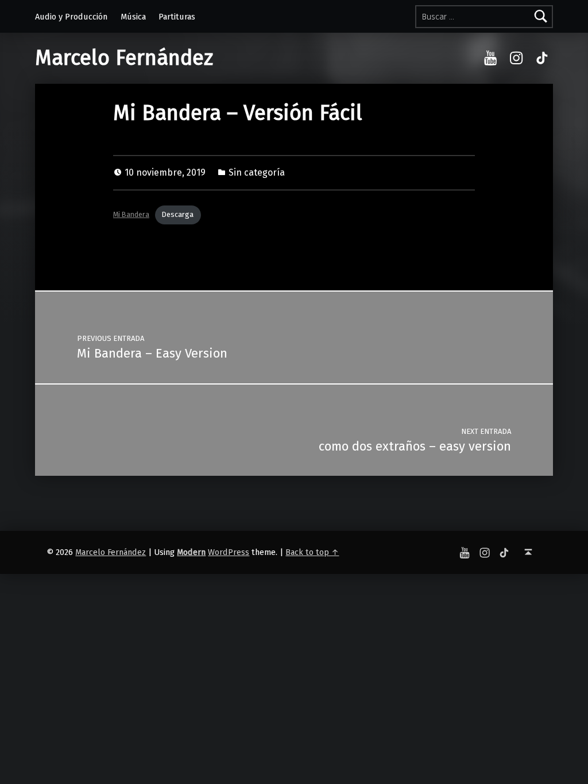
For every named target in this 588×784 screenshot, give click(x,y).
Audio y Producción (71, 16)
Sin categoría (257, 172)
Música (133, 16)
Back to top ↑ (312, 552)
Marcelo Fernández (124, 58)
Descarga (178, 214)
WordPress (228, 552)
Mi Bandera (131, 214)
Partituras (176, 16)
